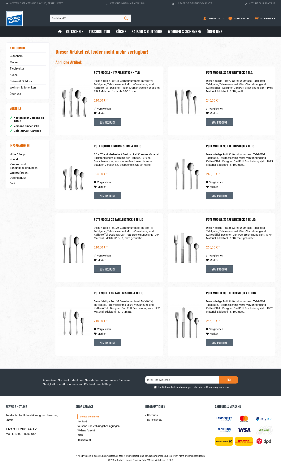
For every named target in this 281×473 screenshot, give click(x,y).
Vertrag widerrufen (89, 416)
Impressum (84, 439)
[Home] (59, 31)
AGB (12, 182)
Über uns (15, 94)
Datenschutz (18, 178)
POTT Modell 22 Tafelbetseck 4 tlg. (229, 72)
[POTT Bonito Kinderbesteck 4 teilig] (74, 174)
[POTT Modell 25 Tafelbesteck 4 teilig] (74, 247)
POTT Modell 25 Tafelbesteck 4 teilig (118, 219)
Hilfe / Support (19, 154)
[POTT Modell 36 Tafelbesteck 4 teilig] (186, 321)
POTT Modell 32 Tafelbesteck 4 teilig (118, 293)
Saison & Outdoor (21, 81)
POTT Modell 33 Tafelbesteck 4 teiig (230, 146)
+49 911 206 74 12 (21, 429)
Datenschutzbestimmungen (177, 387)
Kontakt (15, 159)
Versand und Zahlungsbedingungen (23, 166)
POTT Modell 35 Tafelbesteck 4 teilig (231, 219)
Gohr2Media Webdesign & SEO (157, 460)
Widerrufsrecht (19, 173)
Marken (14, 62)
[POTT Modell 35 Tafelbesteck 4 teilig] (186, 247)
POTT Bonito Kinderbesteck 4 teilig (117, 146)
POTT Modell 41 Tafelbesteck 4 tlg (117, 72)
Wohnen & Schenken (23, 87)
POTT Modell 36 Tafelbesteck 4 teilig (231, 293)
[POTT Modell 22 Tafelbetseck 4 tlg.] (186, 100)
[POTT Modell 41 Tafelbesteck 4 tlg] (74, 100)
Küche (14, 75)
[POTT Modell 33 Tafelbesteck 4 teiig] (186, 174)
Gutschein (16, 56)
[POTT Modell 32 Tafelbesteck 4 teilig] (74, 321)
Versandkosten (132, 456)
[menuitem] (264, 18)
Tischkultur (17, 68)
